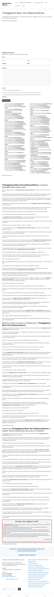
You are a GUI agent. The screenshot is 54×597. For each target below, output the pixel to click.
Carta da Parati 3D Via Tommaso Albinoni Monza (38, 568)
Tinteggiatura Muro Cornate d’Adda (35, 586)
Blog (46, 2)
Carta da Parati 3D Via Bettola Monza (36, 566)
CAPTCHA (4, 96)
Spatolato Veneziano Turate (34, 579)
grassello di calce (17, 529)
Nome (4, 57)
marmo (4, 531)
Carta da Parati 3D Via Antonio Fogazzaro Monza (38, 583)
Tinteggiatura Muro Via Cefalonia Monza (10, 542)
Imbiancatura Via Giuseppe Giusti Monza (36, 584)
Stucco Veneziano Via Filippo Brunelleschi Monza (38, 559)
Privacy (4, 88)
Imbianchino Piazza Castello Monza (35, 570)
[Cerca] (19, 589)
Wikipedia (49, 539)
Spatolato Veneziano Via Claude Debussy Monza (38, 572)
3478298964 (9, 573)
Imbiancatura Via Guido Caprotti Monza (36, 575)
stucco (31, 524)
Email (28, 63)
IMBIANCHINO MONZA (6, 4)
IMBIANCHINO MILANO (27, 555)
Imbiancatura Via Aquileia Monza (35, 565)
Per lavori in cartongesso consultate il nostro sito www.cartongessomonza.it (27, 550)
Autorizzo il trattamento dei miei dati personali (12, 90)
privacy (39, 92)
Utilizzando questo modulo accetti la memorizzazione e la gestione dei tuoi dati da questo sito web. (22, 94)
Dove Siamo (17, 5)
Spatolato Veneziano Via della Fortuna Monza (37, 574)
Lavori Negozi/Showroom (38, 2)
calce (4, 536)
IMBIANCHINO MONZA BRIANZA (26, 2)
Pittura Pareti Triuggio (32, 563)
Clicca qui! (9, 575)
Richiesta (4, 68)
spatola (42, 524)
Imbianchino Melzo (32, 561)
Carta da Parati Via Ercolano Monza (35, 577)
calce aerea (28, 529)
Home (16, 2)
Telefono (4, 63)
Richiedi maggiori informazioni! (8, 576)
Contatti (23, 5)
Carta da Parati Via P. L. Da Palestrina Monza (37, 581)
